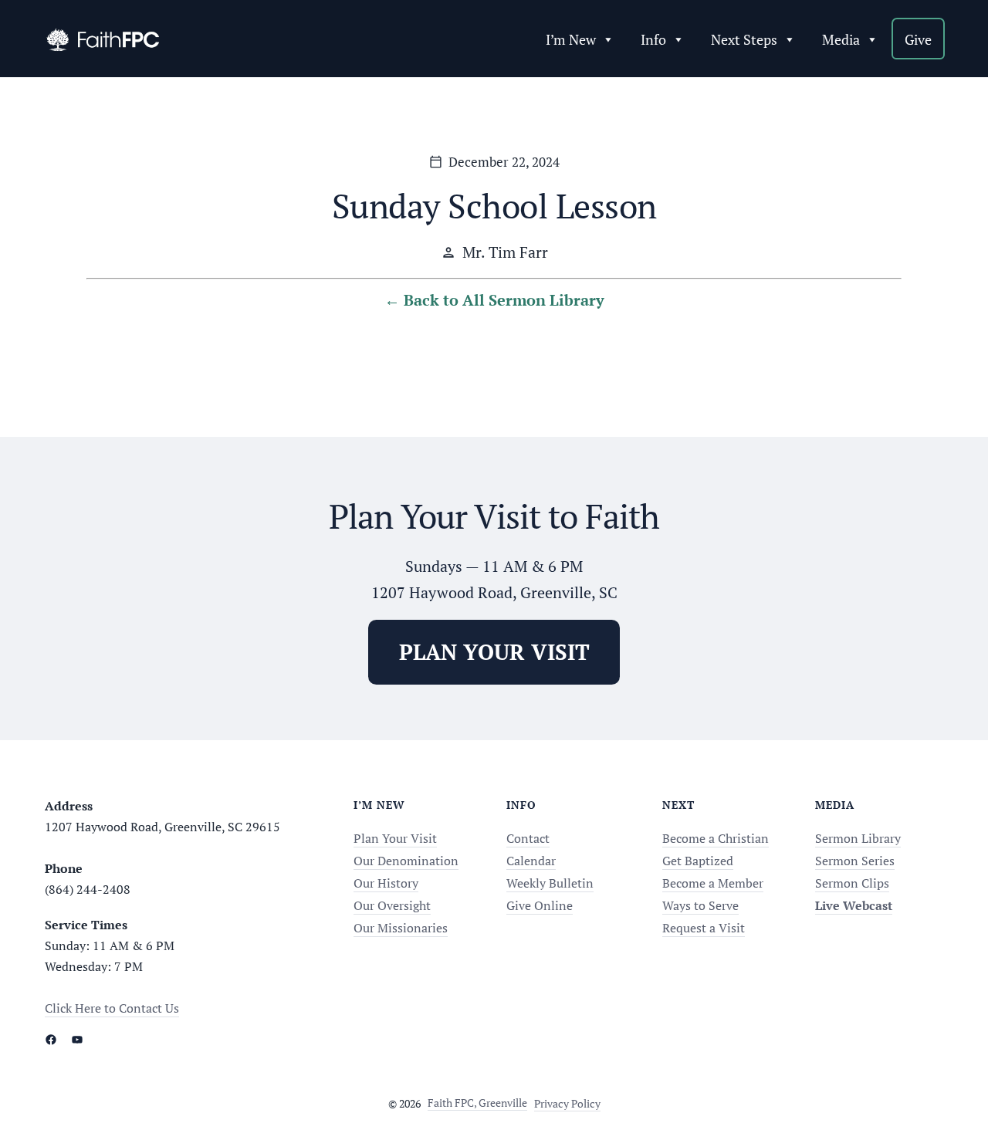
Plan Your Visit (395, 838)
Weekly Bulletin (550, 882)
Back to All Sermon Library (504, 299)
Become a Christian (715, 838)
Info (653, 39)
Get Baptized (697, 860)
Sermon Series (855, 860)
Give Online (539, 905)
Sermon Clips (852, 882)
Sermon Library (858, 838)
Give (918, 39)
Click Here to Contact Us (112, 1008)
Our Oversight (392, 905)
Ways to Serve (700, 905)
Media (841, 39)
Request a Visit (703, 927)
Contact (528, 838)
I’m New (571, 39)
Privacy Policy (567, 1103)
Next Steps (744, 39)
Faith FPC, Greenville (477, 1102)
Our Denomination (406, 860)
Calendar (531, 860)
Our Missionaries (401, 927)
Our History (386, 882)
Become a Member (712, 882)
